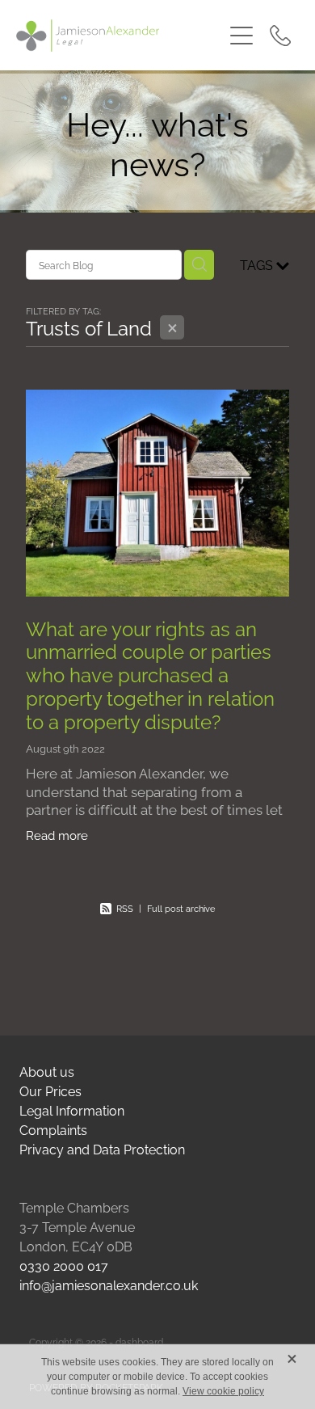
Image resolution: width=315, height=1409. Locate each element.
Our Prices (50, 1090)
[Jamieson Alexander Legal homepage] (119, 35)
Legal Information (71, 1110)
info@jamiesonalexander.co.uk (108, 1284)
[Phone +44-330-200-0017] (280, 35)
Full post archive (181, 907)
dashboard (139, 1341)
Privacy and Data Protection (102, 1149)
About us (46, 1071)
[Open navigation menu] (241, 35)
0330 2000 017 (63, 1265)
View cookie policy (223, 1391)
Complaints (53, 1129)
